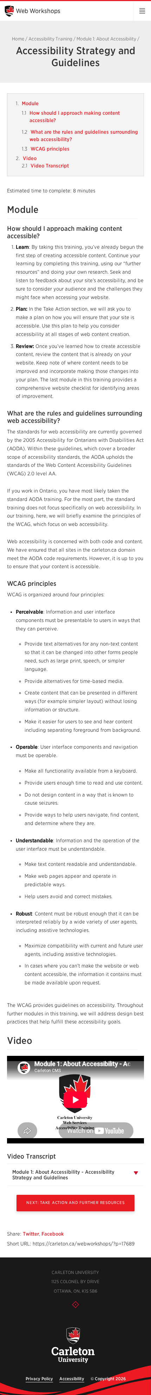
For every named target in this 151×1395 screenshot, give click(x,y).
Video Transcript (50, 166)
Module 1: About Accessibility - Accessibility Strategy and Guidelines (63, 1174)
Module (30, 103)
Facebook (52, 1234)
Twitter (31, 1234)
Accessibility (71, 1378)
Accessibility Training (50, 39)
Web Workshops (38, 10)
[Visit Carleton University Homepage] (73, 1345)
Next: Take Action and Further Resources (75, 1202)
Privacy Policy (39, 1378)
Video (30, 158)
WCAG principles (50, 149)
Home (18, 39)
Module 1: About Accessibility (106, 39)
